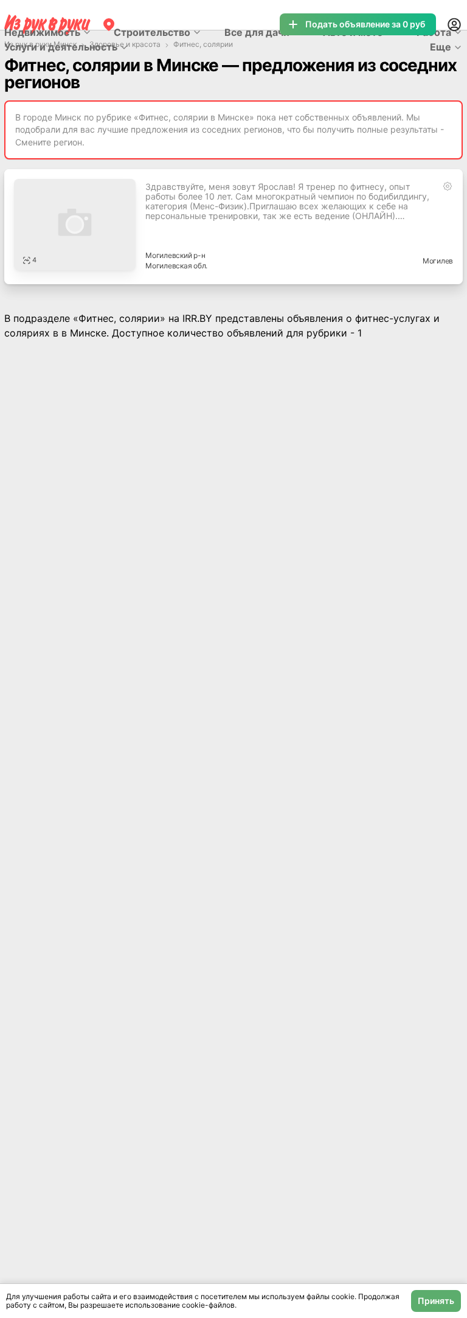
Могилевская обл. (176, 265)
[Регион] (108, 24)
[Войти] (454, 24)
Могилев (438, 260)
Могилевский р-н (175, 255)
